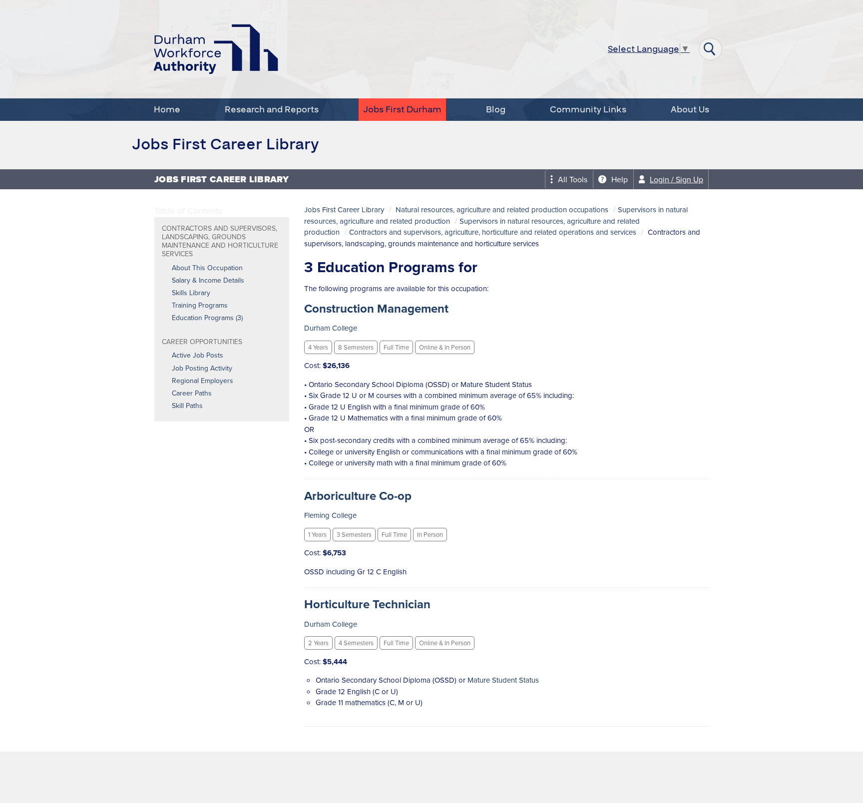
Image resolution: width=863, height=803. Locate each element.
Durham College (330, 328)
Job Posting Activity (202, 368)
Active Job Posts (197, 355)
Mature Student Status (503, 680)
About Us (690, 109)
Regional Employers (202, 381)
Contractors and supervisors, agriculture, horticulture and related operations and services (492, 232)
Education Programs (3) (207, 318)
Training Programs (200, 305)
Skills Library (191, 293)
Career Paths (192, 393)
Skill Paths (187, 406)
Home (167, 109)
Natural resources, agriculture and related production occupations (502, 209)
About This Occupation (207, 268)
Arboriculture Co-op (358, 496)
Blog (495, 109)
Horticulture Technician (367, 604)
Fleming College (330, 515)
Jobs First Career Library (344, 209)
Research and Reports (272, 109)
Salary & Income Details (208, 280)
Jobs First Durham (402, 109)
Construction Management (376, 309)
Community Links (588, 109)
